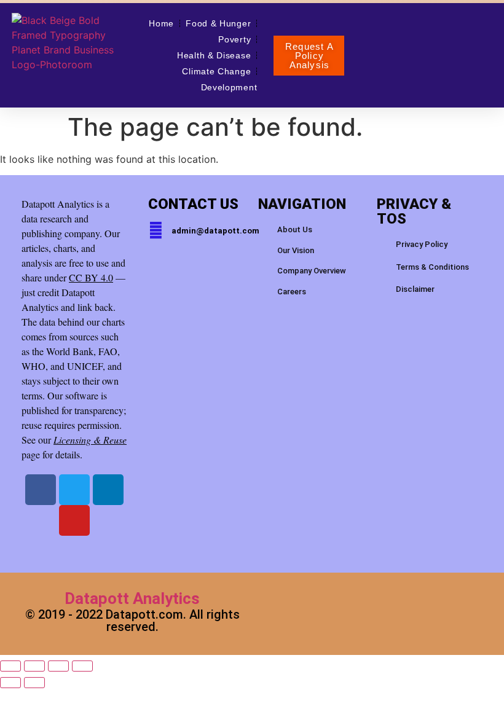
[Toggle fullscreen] (34, 666)
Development (229, 87)
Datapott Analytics (132, 598)
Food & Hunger (218, 23)
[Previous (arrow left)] (10, 682)
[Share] (58, 666)
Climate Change (216, 71)
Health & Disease (214, 55)
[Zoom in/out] (10, 666)
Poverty (234, 39)
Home (161, 23)
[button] (309, 56)
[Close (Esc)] (82, 666)
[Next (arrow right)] (34, 682)
